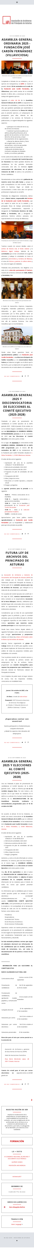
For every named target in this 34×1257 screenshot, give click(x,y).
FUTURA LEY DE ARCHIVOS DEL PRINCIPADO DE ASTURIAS (17, 558)
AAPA (22, 84)
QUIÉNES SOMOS (17, 1162)
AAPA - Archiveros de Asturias (19, 1237)
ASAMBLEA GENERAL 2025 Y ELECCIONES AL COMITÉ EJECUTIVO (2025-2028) (17, 769)
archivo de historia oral (9, 249)
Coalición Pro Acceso (17, 1192)
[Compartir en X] (22, 376)
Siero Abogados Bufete (17, 1207)
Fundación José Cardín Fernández (16, 89)
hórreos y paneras (14, 261)
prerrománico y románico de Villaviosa (20, 259)
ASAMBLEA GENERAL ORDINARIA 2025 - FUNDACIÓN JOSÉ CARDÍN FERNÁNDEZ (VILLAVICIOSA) (17, 47)
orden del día (15, 100)
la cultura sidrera (26, 261)
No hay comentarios (12, 376)
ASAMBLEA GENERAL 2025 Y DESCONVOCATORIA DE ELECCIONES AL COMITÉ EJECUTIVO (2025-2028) (17, 404)
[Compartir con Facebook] (25, 376)
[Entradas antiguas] (32, 1100)
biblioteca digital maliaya (10, 251)
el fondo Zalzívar (23, 249)
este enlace (23, 696)
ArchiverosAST (17, 1176)
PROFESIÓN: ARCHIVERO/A (17, 1165)
